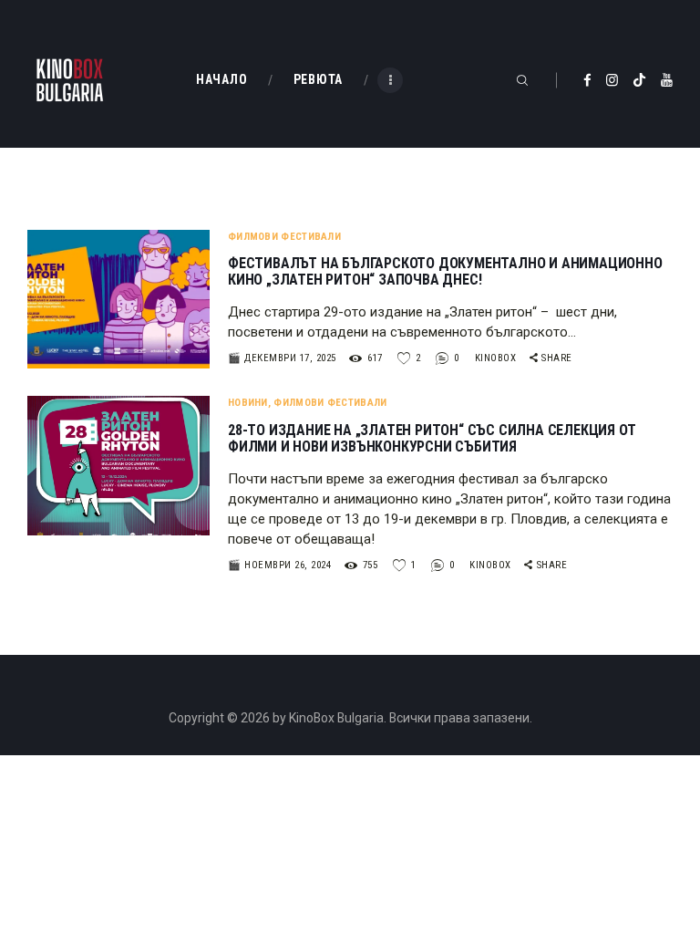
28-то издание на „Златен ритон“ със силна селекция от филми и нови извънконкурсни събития (431, 438)
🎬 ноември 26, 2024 (279, 565)
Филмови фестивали (284, 237)
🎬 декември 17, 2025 (282, 358)
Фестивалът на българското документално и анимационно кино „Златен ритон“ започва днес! (445, 271)
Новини (248, 403)
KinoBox (497, 358)
